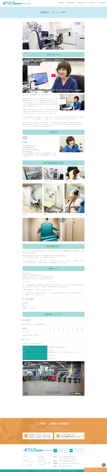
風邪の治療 (41, 456)
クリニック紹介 (28, 458)
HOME (25, 456)
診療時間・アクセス (29, 460)
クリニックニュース (29, 462)
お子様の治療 (41, 464)
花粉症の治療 (41, 460)
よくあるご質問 (28, 464)
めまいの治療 (41, 458)
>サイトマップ (25, 470)
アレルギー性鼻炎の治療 (44, 462)
